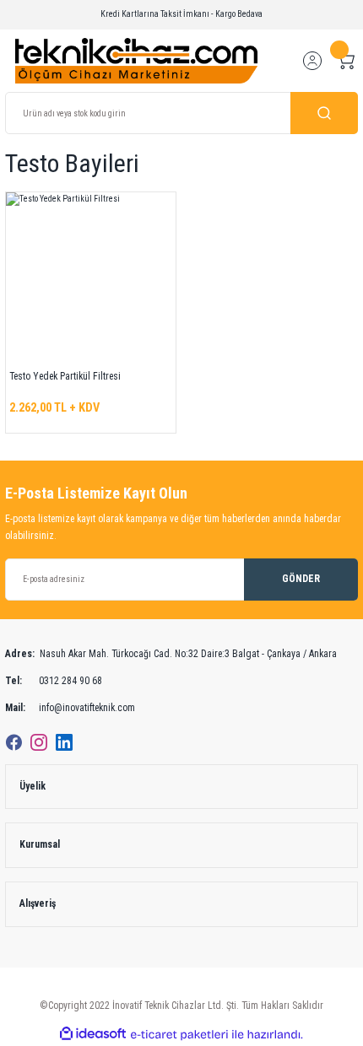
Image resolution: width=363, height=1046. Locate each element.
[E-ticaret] (179, 1034)
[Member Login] (312, 61)
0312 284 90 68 (53, 681)
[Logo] (136, 60)
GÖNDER (301, 579)
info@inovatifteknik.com (70, 708)
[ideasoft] (93, 1034)
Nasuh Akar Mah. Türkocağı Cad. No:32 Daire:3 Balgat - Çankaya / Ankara (171, 654)
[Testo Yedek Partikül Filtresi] (91, 277)
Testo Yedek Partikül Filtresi (65, 376)
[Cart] (346, 61)
